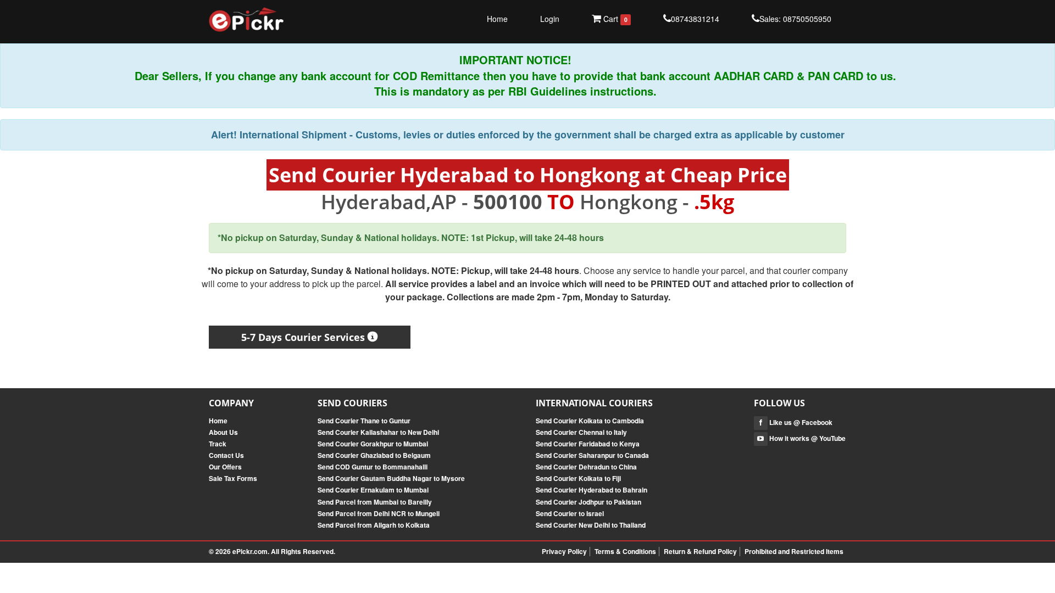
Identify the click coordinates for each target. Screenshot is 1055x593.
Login (549, 18)
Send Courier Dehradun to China (586, 467)
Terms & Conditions (625, 551)
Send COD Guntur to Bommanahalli (372, 467)
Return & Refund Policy (700, 551)
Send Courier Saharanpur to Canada (592, 455)
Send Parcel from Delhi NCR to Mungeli (379, 513)
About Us (223, 432)
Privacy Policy (564, 551)
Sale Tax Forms (233, 478)
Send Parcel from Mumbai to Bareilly (375, 502)
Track (217, 444)
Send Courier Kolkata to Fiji (578, 478)
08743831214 (695, 18)
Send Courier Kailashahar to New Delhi (378, 432)
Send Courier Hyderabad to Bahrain (591, 490)
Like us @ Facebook (800, 422)
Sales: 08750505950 (795, 18)
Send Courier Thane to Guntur (364, 421)
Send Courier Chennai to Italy (581, 432)
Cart (614, 18)
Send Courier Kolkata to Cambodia (590, 421)
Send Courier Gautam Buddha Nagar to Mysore (391, 478)
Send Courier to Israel (570, 513)
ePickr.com (250, 551)
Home (497, 18)
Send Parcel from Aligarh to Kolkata (374, 525)
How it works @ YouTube (807, 438)
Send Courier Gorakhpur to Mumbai (373, 444)
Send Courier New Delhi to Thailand (591, 525)
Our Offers (225, 467)
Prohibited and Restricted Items (794, 551)
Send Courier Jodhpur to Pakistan (588, 502)
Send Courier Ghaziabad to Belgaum (374, 455)
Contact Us (226, 455)
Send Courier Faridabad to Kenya (588, 444)
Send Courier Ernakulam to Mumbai (373, 490)
